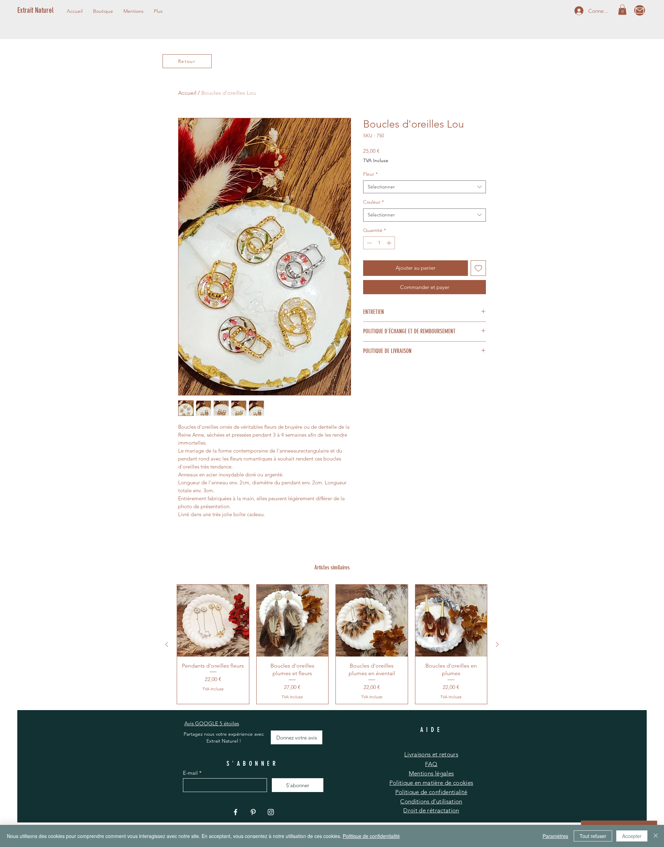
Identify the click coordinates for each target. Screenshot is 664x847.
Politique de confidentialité (371, 835)
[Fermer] (656, 835)
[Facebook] (235, 812)
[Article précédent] (167, 644)
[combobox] (424, 187)
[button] (133, 11)
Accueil (187, 93)
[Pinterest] (253, 812)
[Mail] (639, 10)
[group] (332, 644)
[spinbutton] (379, 243)
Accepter (632, 835)
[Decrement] (368, 243)
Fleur (370, 174)
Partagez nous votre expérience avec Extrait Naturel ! (224, 737)
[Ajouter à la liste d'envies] (478, 268)
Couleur (373, 202)
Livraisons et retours (431, 754)
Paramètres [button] (555, 835)
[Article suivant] (497, 644)
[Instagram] (271, 812)
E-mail (190, 772)
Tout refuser (593, 835)
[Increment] (389, 243)
